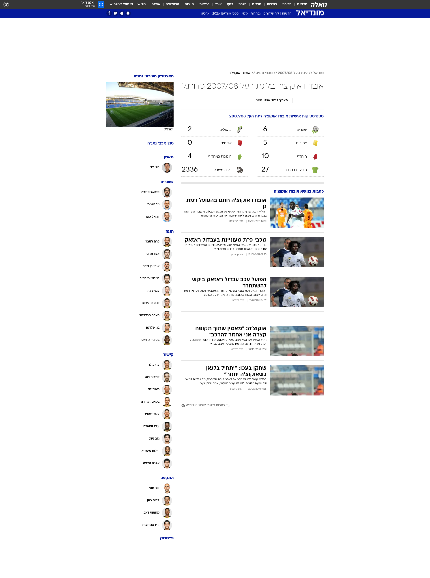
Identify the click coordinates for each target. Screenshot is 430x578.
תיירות (189, 4)
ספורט (287, 4)
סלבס (243, 4)
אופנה (156, 4)
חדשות (302, 4)
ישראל (169, 129)
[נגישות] (6, 4)
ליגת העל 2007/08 (293, 73)
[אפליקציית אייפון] (122, 13)
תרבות (256, 4)
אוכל (218, 4)
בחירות (272, 4)
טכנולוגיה (172, 4)
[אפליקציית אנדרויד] (128, 13)
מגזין (244, 13)
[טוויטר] (115, 13)
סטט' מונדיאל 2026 (225, 13)
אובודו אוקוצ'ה (239, 73)
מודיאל (318, 73)
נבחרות (255, 13)
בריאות (204, 4)
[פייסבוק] (109, 13)
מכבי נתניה (264, 73)
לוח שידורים (271, 13)
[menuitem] (299, 4)
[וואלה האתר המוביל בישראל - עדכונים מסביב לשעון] (319, 4)
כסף (230, 4)
